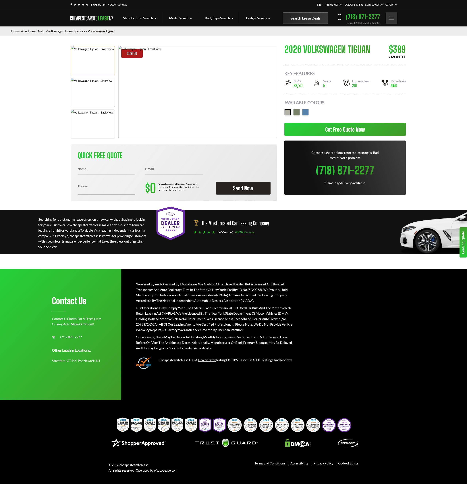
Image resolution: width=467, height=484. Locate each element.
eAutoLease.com (165, 470)
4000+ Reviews (117, 4)
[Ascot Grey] (288, 112)
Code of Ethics (348, 463)
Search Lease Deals (305, 18)
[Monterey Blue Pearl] (305, 112)
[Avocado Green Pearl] (297, 112)
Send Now (243, 188)
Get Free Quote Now (345, 129)
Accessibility (299, 463)
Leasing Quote (463, 242)
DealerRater (207, 360)
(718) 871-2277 (363, 16)
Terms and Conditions (269, 463)
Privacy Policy (323, 463)
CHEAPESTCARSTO (91, 18)
